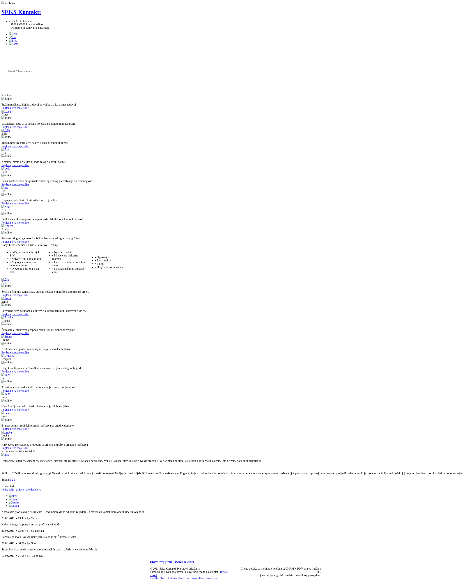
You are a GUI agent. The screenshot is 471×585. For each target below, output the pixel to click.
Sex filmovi (173, 578)
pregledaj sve (33, 489)
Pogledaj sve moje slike (15, 107)
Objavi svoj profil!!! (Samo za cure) (172, 561)
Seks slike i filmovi (158, 578)
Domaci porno (212, 578)
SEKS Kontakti (21, 12)
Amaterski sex (198, 578)
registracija (7, 489)
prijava (20, 489)
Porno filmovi (185, 578)
